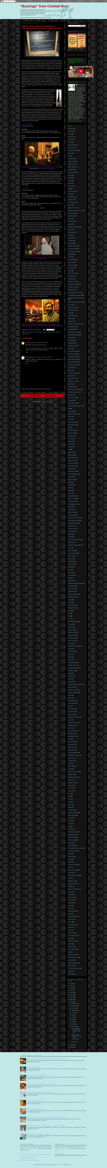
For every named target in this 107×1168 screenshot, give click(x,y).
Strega (70, 859)
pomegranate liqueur (73, 755)
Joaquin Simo (71, 528)
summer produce (72, 864)
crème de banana (73, 351)
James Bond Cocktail (73, 520)
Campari (70, 243)
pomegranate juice (73, 752)
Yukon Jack (71, 965)
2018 (71, 983)
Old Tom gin (71, 651)
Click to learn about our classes (28, 1156)
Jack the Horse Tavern (74, 517)
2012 (71, 997)
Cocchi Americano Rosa (74, 292)
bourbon (70, 221)
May (73, 1019)
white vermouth (25, 334)
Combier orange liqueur (74, 323)
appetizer (70, 158)
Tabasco (70, 872)
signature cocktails (73, 812)
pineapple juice (72, 736)
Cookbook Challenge (73, 334)
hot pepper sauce (73, 504)
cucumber (71, 367)
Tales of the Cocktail (73, 875)
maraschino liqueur (73, 594)
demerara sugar (72, 381)
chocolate (70, 276)
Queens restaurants (73, 771)
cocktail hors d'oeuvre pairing (76, 297)
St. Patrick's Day (72, 851)
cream (70, 348)
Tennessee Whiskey (73, 889)
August (74, 1012)
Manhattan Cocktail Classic (75, 583)
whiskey (70, 938)
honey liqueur (71, 496)
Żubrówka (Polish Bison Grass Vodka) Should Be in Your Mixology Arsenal (46, 1117)
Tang (69, 878)
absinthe (70, 128)
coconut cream (72, 307)
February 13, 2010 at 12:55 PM (39, 342)
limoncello (71, 575)
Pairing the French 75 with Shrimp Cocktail (38, 1134)
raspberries (71, 774)
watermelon (71, 932)
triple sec (70, 900)
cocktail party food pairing (75, 302)
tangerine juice (72, 883)
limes (69, 569)
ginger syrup (71, 460)
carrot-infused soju (73, 251)
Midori (70, 610)
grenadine (71, 476)
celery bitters (71, 259)
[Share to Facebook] (52, 330)
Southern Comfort (73, 831)
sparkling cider (72, 834)
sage (69, 799)
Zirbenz (70, 971)
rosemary (70, 785)
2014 (71, 992)
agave (70, 134)
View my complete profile (75, 121)
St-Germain (71, 845)
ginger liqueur (72, 457)
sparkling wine (51, 332)
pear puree (71, 714)
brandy (70, 224)
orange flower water (73, 668)
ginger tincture (72, 463)
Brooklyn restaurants (73, 227)
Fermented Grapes (33, 75)
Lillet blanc (71, 561)
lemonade (71, 556)
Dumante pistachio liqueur (75, 405)
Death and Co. (72, 378)
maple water (71, 591)
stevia (69, 853)
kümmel (70, 536)
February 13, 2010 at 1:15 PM (44, 357)
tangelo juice (71, 881)
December (74, 1003)
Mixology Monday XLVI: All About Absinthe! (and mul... (76, 1030)
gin (69, 449)
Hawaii (70, 482)
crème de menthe (73, 359)
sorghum (70, 829)
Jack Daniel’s (71, 515)
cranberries (71, 343)
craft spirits (71, 340)
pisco (69, 739)
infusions (70, 506)
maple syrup (71, 588)
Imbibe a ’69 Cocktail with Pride (35, 1109)
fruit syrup (71, 438)
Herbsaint (70, 485)
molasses (70, 627)
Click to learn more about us (27, 1158)
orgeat (70, 673)
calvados (70, 240)
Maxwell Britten (72, 597)
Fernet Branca (72, 425)
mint (69, 616)
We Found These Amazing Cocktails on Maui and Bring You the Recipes (46, 1058)
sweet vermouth (72, 870)
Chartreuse (71, 268)
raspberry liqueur (72, 777)
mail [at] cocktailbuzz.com (31, 1148)
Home (42, 396)
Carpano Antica (72, 248)
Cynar (69, 370)
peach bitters (71, 700)
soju (69, 826)
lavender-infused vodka (74, 545)
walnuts (70, 927)
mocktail (70, 624)
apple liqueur (71, 166)
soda (69, 823)
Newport (70, 643)
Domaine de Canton (73, 392)
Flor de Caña (71, 433)
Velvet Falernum (72, 916)
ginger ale (71, 452)
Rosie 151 (71, 788)
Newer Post (25, 396)
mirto (69, 618)
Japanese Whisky (73, 523)
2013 (71, 994)
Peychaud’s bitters (73, 722)
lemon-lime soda (72, 553)
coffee (70, 313)
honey (70, 493)
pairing (70, 679)
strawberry (71, 856)
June (73, 1017)
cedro (69, 257)
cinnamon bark (72, 281)
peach (70, 698)
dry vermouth (71, 397)
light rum (70, 558)
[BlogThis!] (49, 330)
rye (69, 796)
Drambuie (70, 394)
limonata (70, 572)
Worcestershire (72, 954)
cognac (70, 318)
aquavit (70, 175)
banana (70, 186)
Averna (70, 180)
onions (70, 657)
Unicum (70, 908)
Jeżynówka (71, 526)
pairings (70, 681)
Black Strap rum (72, 207)
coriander (70, 337)
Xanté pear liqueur (73, 957)
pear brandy (71, 709)
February (74, 1026)
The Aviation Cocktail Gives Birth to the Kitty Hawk (40, 1092)
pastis (69, 695)
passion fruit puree (73, 692)
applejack (70, 169)
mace (69, 577)
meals (69, 599)
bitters (70, 205)
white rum (70, 946)
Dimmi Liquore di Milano (74, 389)
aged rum (70, 136)
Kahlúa (70, 534)
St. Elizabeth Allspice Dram (75, 848)
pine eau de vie (72, 730)
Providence (71, 760)
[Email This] (47, 330)
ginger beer (71, 455)
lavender (70, 542)
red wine (70, 779)
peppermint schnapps (74, 717)
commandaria (72, 326)
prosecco (44, 332)
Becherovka (71, 191)
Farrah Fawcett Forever (33, 1067)
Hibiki (69, 487)
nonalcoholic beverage (74, 646)
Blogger (71, 1164)
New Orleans (71, 638)
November (74, 1006)
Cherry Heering (72, 273)
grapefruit (70, 468)
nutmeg (70, 648)
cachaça (70, 237)
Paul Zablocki (29, 357)
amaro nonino (72, 145)
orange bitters (72, 662)
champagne (29, 332)
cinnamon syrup (72, 287)
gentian (70, 446)
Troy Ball (70, 902)
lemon (70, 547)
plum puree (71, 747)
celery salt (71, 262)
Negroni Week (72, 635)
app (69, 156)
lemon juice (71, 550)
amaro (70, 142)
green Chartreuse (73, 474)
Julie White (71, 531)
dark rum (70, 375)
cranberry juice (72, 345)
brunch (70, 229)
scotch (70, 804)
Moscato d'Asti (72, 632)
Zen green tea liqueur (74, 968)
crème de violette (37, 332)
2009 (71, 1044)
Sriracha (70, 842)
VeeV (69, 913)
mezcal (70, 602)
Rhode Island (71, 782)
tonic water (71, 897)
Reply (27, 352)
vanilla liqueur (72, 911)
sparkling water (72, 837)
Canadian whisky (72, 246)
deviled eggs (71, 386)
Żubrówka (71, 973)
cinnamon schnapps (73, 284)
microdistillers (71, 605)
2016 (71, 988)
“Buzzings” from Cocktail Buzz (44, 6)
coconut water (72, 310)
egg (69, 408)
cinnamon (70, 278)
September (75, 1010)
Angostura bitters (72, 150)
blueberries (71, 216)
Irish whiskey (71, 512)
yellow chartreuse (73, 963)
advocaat (70, 131)
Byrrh (69, 235)
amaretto (70, 139)
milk (69, 613)
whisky (70, 943)
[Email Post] (44, 329)
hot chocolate (71, 501)
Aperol (70, 153)
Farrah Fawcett (72, 422)
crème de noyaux (72, 362)
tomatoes (70, 894)
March (73, 1024)
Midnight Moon (72, 607)
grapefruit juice (72, 471)
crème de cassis (72, 356)
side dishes (71, 810)
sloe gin (70, 820)
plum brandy (71, 741)
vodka (69, 922)
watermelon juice (72, 935)
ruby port (70, 790)
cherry (70, 270)
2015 (71, 990)
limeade (70, 567)
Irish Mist (70, 509)
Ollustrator (58, 1164)
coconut (70, 304)
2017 (71, 985)
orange (70, 659)
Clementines (71, 289)
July (73, 1015)
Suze (69, 867)
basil (69, 188)
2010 (71, 1001)
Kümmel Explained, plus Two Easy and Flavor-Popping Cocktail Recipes (46, 1125)
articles (70, 177)
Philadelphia (71, 725)
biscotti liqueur (72, 202)
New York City (72, 640)
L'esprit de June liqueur (74, 539)
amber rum (71, 147)
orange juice (71, 670)
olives (69, 654)
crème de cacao (72, 354)
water (69, 930)
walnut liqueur (72, 924)
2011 (71, 999)
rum (69, 793)
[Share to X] (50, 330)
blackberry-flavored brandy (75, 210)
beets (69, 194)
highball (70, 490)
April (73, 1021)
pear (69, 706)
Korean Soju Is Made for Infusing (35, 1100)
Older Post (59, 396)
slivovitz (70, 818)
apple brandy (71, 161)
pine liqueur (71, 733)
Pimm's (70, 728)
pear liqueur (71, 711)
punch (70, 763)
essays (70, 416)
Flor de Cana (71, 430)
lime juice (70, 564)
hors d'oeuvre (72, 498)
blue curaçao (71, 213)
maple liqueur (71, 586)
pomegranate (71, 750)
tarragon (70, 886)
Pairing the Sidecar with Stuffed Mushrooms (38, 1075)
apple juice (71, 164)
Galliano (70, 441)
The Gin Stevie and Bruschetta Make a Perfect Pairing (41, 1083)
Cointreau (70, 321)
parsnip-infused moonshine (75, 684)
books (69, 218)
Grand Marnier (72, 466)
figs (69, 427)
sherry (70, 807)
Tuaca (70, 905)
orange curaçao (72, 665)
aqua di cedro (72, 172)
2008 (71, 1047)
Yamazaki (70, 960)
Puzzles (70, 769)
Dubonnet (70, 400)
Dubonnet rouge (72, 403)
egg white (70, 411)
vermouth (70, 919)
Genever (70, 444)
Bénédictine (71, 196)
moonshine (71, 629)
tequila (58, 332)
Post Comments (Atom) (46, 401)
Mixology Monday (73, 621)
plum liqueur (71, 744)
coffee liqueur (71, 315)
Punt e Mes (71, 766)
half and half (71, 479)
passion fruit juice (72, 689)
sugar (69, 861)
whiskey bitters (72, 941)
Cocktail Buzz (58, 1157)
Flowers (27, 342)
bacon (70, 183)
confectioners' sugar (73, 332)
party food (71, 687)
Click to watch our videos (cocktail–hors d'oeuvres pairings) (35, 1154)
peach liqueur (71, 703)
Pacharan (70, 676)
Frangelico (71, 435)
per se (70, 719)
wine (69, 952)
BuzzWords (71, 232)
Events (70, 419)
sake (69, 801)
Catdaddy (70, 254)
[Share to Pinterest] (53, 330)
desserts (70, 384)
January (74, 1041)
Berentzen (71, 199)
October (74, 1008)
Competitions (71, 329)
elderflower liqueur (73, 414)
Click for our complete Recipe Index (29, 1160)
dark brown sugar (73, 373)
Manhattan (71, 580)
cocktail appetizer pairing (74, 295)
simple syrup (71, 815)
